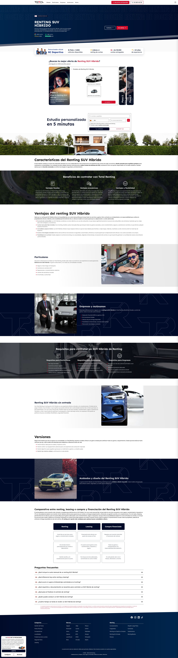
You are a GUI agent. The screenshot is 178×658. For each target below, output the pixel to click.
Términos (105, 654)
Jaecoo (68, 634)
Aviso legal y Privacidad (88, 654)
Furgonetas (113, 628)
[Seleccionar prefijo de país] (91, 120)
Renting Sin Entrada (115, 634)
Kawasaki (68, 628)
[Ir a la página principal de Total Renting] (35, 16)
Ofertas (48, 2)
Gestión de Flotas (39, 626)
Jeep (77, 626)
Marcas (112, 637)
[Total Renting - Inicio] (39, 2)
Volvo (67, 631)
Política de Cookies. (6, 648)
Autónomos (70, 2)
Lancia (77, 628)
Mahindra (87, 631)
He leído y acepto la (100, 125)
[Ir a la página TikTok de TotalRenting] (142, 617)
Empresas (62, 2)
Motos (76, 2)
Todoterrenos (131, 631)
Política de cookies (98, 654)
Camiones (130, 628)
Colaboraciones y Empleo (76, 654)
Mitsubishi (87, 637)
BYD (77, 634)
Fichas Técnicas (38, 628)
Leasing (36, 642)
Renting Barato (132, 634)
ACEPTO (13, 651)
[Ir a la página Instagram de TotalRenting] (135, 617)
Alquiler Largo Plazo (133, 626)
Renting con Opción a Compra (118, 631)
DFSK (77, 637)
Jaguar (68, 626)
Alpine (86, 639)
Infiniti (86, 628)
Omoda (78, 639)
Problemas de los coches (40, 637)
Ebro (67, 639)
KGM (77, 631)
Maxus (86, 626)
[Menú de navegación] (175, 2)
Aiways (87, 634)
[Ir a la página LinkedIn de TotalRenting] (138, 617)
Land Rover (69, 637)
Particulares (55, 2)
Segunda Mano (38, 639)
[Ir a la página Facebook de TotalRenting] (131, 617)
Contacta (109, 28)
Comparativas (38, 631)
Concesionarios (114, 626)
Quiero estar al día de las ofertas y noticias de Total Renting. (103, 123)
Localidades (37, 634)
